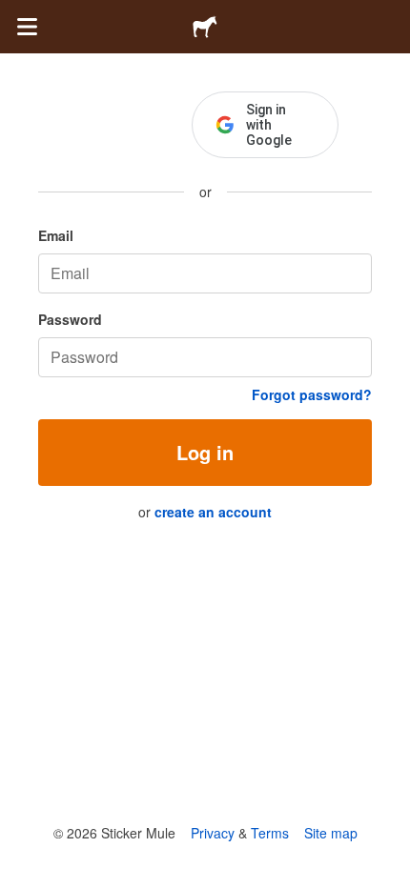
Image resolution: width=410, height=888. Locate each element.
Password (70, 319)
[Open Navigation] (26, 26)
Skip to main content (14, 14)
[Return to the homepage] (205, 26)
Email (55, 235)
